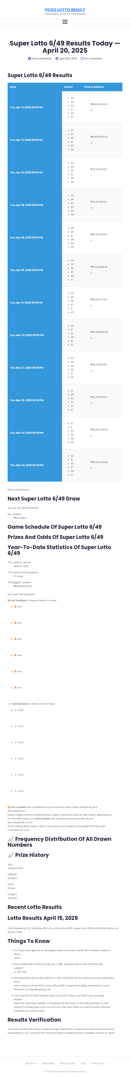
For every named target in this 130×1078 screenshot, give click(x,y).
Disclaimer (48, 1063)
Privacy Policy (67, 1063)
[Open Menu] (65, 21)
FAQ (83, 1063)
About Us (31, 1063)
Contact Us (97, 1063)
